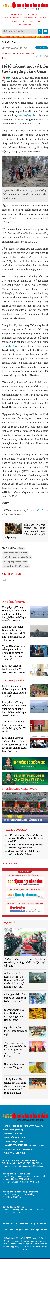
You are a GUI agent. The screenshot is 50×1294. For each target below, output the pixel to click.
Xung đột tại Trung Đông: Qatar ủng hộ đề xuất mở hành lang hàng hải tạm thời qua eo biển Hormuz (14, 614)
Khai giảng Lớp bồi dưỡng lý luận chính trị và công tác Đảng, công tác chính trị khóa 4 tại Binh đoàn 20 (15, 744)
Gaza (21, 548)
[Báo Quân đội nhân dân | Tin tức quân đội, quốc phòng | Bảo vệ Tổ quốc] (25, 5)
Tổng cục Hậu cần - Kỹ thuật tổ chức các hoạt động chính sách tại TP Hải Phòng (15, 1050)
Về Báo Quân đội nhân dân (15, 1223)
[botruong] (25, 763)
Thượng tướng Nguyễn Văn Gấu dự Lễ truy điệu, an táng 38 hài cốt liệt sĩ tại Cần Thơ (25, 962)
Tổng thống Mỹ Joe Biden (15, 553)
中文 (24, 21)
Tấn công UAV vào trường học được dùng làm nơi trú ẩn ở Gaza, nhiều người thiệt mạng (25, 531)
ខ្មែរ (39, 21)
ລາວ (31, 21)
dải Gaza (12, 346)
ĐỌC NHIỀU (10, 922)
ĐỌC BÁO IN (33, 14)
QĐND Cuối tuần (11, 18)
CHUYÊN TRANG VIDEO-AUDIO (19, 788)
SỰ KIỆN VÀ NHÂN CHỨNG (35, 18)
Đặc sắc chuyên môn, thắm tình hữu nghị (15, 1031)
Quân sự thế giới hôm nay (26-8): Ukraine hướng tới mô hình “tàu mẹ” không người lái (14, 980)
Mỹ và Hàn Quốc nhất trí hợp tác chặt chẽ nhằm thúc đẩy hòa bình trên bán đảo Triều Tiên (14, 653)
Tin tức (15, 42)
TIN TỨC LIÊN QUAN (13, 601)
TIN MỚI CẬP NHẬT (13, 680)
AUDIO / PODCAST (16, 829)
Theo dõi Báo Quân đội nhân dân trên (18, 55)
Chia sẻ (42, 47)
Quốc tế (5, 42)
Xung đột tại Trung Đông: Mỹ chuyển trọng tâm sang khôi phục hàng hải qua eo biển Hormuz (14, 633)
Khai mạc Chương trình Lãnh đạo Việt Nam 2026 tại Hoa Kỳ (14, 669)
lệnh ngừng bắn (27, 115)
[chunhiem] (25, 778)
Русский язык (26, 25)
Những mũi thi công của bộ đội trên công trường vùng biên (15, 997)
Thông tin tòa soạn (38, 1223)
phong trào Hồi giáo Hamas (16, 566)
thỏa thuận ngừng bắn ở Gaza (17, 557)
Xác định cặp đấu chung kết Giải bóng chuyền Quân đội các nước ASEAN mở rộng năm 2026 (15, 1086)
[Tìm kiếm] (40, 31)
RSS (45, 1229)
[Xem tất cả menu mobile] (45, 31)
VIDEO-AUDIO (17, 14)
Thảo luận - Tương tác (13, 1229)
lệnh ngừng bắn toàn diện (15, 561)
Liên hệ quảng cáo (33, 1229)
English (14, 21)
